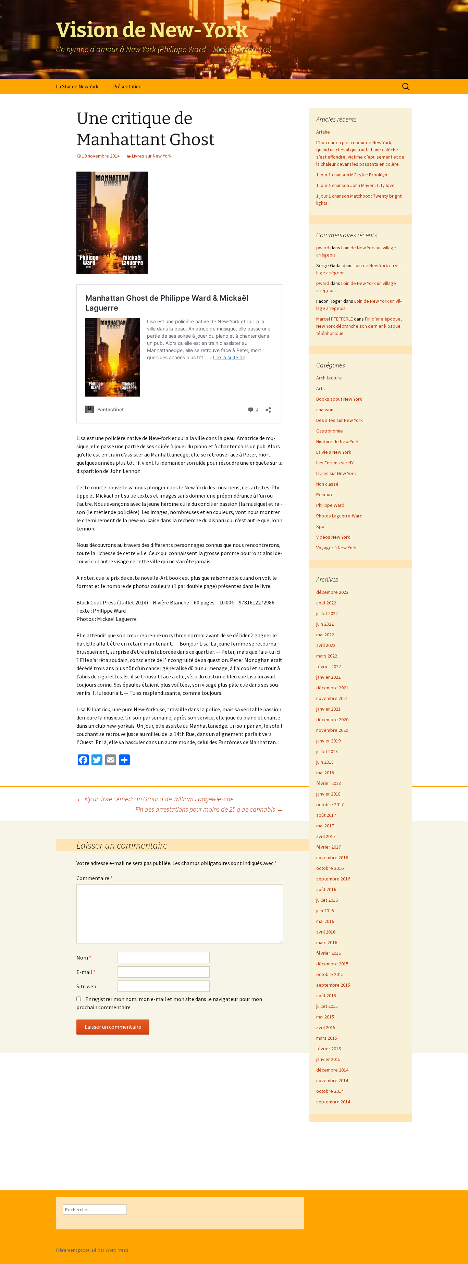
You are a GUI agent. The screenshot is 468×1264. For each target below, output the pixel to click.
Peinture (325, 494)
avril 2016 (325, 932)
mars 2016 (326, 942)
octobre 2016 (330, 868)
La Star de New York (77, 86)
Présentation (127, 86)
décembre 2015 (332, 964)
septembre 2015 (333, 985)
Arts (320, 388)
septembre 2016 (333, 879)
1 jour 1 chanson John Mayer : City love (355, 185)
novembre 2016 (332, 857)
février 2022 (328, 666)
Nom (83, 957)
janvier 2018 (328, 794)
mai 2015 (325, 1017)
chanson (324, 409)
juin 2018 (325, 762)
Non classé (327, 484)
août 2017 (326, 815)
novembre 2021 (332, 698)
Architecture (329, 378)
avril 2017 (325, 836)
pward (322, 248)
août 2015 (326, 995)
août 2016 (326, 889)
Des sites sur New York (339, 420)
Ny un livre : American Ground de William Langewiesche (154, 798)
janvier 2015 (328, 1059)
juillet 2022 (327, 613)
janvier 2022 (328, 677)
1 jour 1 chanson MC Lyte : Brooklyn (351, 175)
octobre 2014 (330, 1091)
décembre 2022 (332, 592)
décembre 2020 (332, 719)
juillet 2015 (327, 1006)
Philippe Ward (330, 505)
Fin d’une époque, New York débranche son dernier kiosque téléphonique (359, 326)
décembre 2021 (332, 688)
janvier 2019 (328, 741)
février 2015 (328, 1049)
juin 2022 (325, 624)
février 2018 (328, 783)
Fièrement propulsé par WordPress (92, 1250)
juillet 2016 (327, 900)
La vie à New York (333, 452)
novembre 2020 (332, 730)
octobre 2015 (330, 974)
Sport (322, 526)
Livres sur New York (152, 156)
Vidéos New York (333, 537)
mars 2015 (326, 1038)
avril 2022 (325, 645)
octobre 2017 (330, 804)
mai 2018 (325, 772)
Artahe (323, 132)
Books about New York (339, 399)
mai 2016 (325, 921)
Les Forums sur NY (335, 463)
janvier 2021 (328, 709)
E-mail (86, 971)
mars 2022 (326, 656)
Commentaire (94, 878)
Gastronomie (329, 431)
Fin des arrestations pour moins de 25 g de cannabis (209, 809)
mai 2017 (325, 826)
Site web (86, 986)
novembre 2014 (332, 1080)
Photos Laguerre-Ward (339, 516)
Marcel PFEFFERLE (334, 319)
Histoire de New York (337, 441)
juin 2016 (325, 911)
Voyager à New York (336, 548)
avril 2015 (325, 1027)
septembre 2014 (333, 1102)
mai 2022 (325, 634)
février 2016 (328, 953)
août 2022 (326, 603)
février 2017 (328, 847)
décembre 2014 (332, 1070)
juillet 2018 (327, 751)
